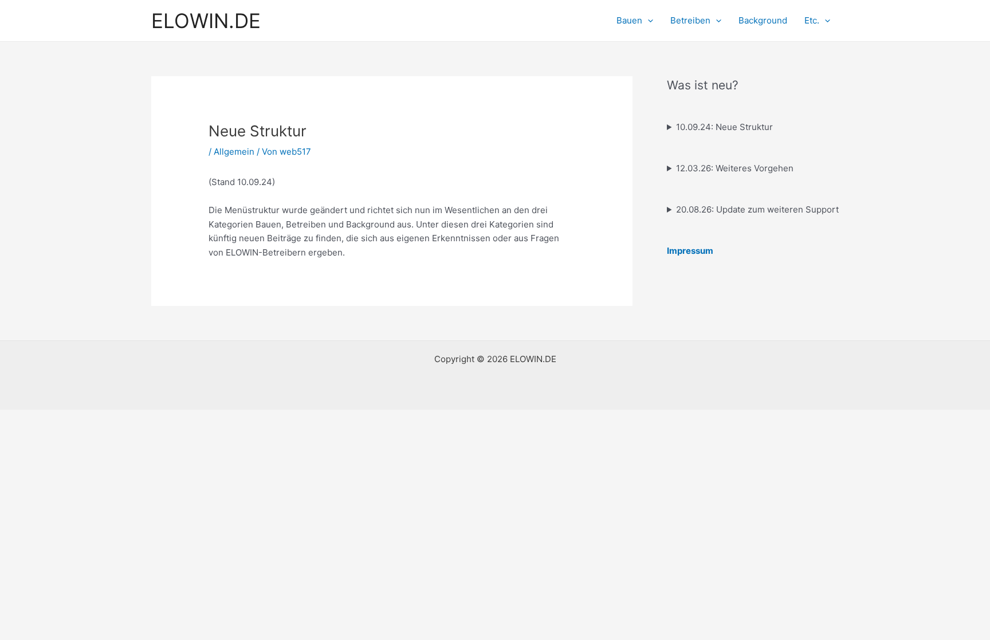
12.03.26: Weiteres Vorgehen (734, 168)
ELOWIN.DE (206, 21)
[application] (647, 20)
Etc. (811, 20)
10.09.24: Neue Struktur (724, 126)
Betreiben (690, 20)
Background (762, 20)
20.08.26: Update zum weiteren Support (757, 209)
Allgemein (234, 151)
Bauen (629, 20)
